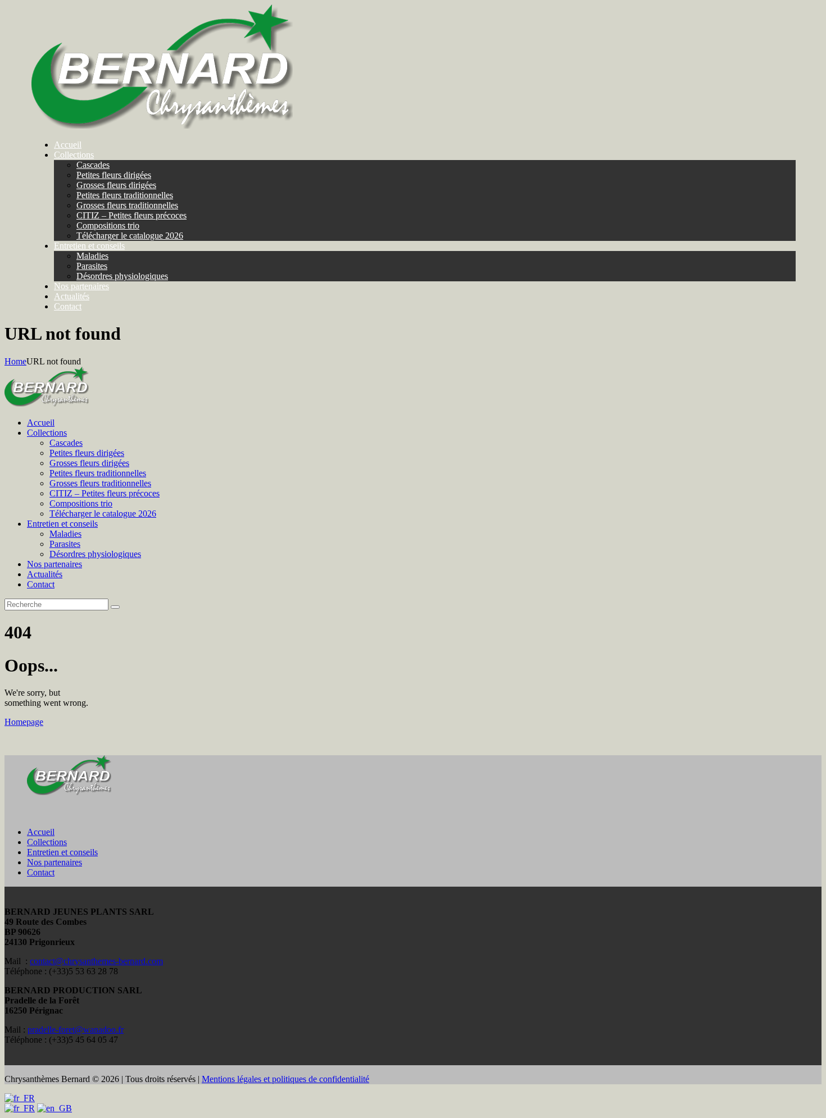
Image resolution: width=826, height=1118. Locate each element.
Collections (47, 842)
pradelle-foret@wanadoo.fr (76, 1029)
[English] (54, 1108)
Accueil (41, 832)
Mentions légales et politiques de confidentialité (285, 1079)
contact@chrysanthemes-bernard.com (96, 961)
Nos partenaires (54, 862)
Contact (41, 872)
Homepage (23, 722)
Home (15, 361)
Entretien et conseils (62, 852)
